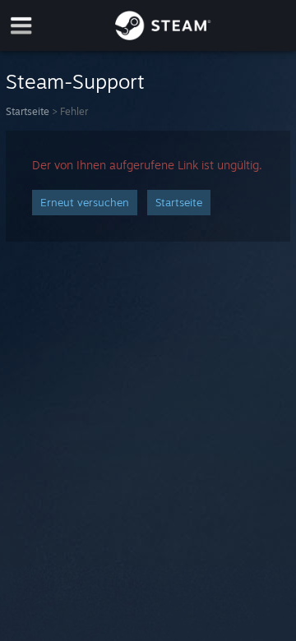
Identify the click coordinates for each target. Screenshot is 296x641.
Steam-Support (75, 81)
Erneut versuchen (84, 202)
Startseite (27, 111)
